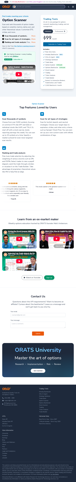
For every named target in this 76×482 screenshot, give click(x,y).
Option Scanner (50, 65)
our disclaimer (55, 474)
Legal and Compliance (8, 451)
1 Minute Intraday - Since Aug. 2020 (49, 421)
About (4, 444)
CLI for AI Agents (7, 426)
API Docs (5, 424)
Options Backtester (51, 67)
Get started (38, 371)
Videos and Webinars (8, 442)
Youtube (4, 453)
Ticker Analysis (50, 75)
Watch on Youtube (33, 277)
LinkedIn (4, 458)
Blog (3, 440)
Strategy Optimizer (51, 60)
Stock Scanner (49, 70)
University (5, 433)
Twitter (4, 455)
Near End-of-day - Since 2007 (48, 419)
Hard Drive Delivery (45, 424)
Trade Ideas (49, 62)
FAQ (3, 447)
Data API (4, 419)
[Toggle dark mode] (68, 6)
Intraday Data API (7, 421)
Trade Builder (49, 78)
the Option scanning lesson (24, 46)
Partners (4, 449)
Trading (47, 73)
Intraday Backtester (18, 2)
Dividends (5, 435)
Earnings (4, 438)
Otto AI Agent (50, 57)
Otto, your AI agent (35, 2)
